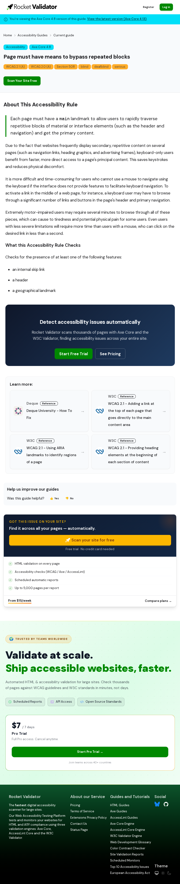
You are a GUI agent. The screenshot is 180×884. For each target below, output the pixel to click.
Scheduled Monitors (125, 860)
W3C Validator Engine (126, 836)
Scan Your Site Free (22, 81)
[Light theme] (163, 873)
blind (84, 67)
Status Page (79, 830)
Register (148, 7)
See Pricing (110, 353)
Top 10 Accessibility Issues (129, 867)
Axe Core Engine (122, 824)
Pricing (75, 805)
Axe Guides (118, 811)
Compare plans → (158, 601)
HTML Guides (119, 805)
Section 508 (66, 67)
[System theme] (156, 873)
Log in (166, 7)
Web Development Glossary (130, 842)
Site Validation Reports (127, 854)
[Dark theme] (169, 873)
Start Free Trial (73, 353)
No (69, 498)
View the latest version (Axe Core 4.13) (116, 19)
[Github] (166, 804)
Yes (54, 498)
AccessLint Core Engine (127, 830)
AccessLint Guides (124, 818)
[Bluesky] (157, 804)
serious (120, 67)
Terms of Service (82, 811)
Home (8, 35)
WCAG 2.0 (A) (41, 67)
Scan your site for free (92, 540)
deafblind (101, 67)
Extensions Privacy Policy (88, 818)
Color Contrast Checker (127, 848)
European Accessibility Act (130, 873)
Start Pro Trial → (90, 752)
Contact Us (78, 824)
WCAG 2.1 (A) (15, 67)
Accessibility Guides (33, 35)
